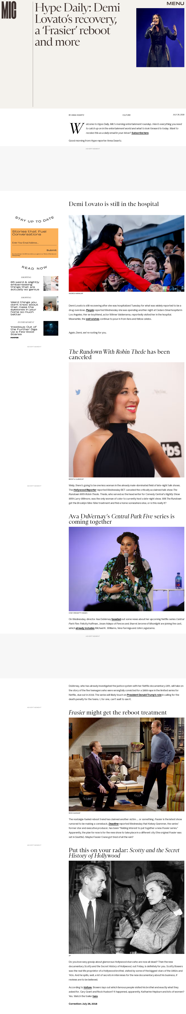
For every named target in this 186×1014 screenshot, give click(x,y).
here (95, 996)
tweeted (116, 619)
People (90, 310)
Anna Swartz (77, 115)
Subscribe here (140, 133)
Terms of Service (49, 254)
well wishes (92, 319)
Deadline (114, 823)
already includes (85, 628)
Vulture (88, 987)
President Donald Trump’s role (144, 695)
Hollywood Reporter (85, 490)
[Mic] (9, 10)
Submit (52, 250)
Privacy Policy (16, 255)
